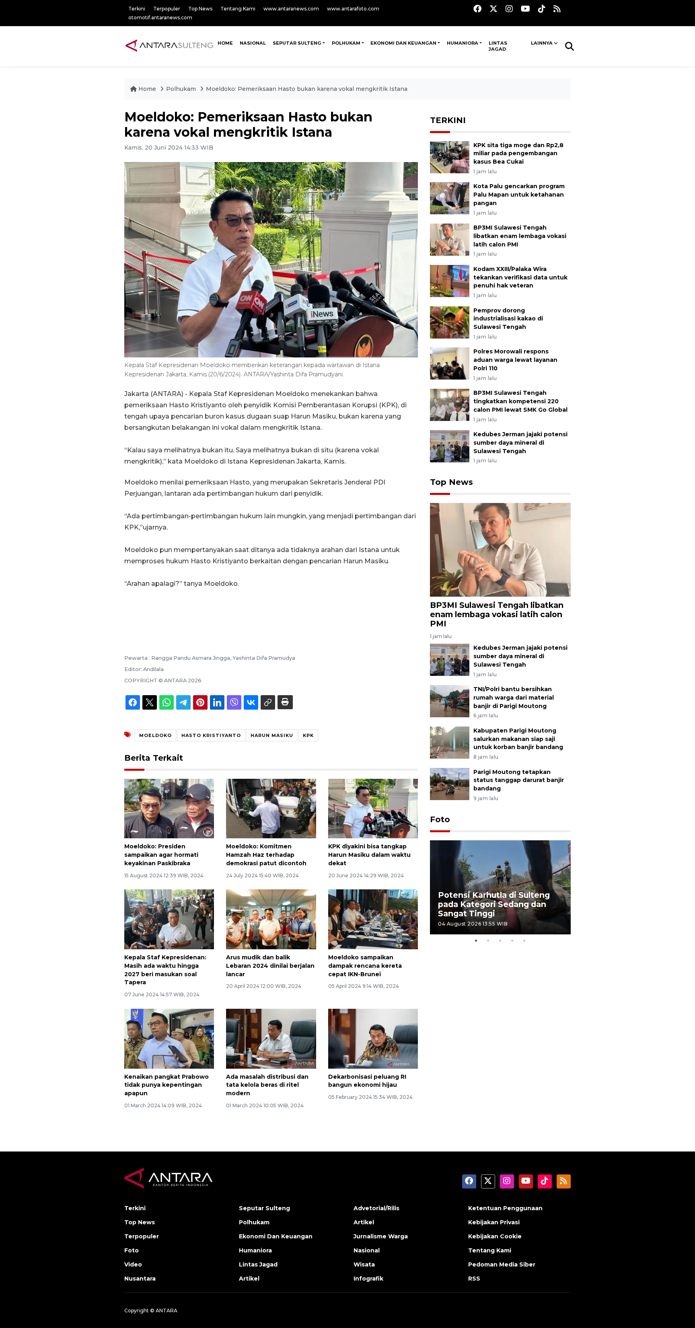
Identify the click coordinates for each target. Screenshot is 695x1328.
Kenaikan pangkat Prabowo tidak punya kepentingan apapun (166, 1085)
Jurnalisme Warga (381, 1236)
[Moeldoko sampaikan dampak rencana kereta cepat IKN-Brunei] (373, 919)
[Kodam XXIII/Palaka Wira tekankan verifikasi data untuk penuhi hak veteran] (449, 280)
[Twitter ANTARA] (493, 8)
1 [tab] (476, 940)
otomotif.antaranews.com (160, 17)
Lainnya (542, 43)
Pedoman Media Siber (501, 1264)
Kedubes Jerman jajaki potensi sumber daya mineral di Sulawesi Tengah (520, 443)
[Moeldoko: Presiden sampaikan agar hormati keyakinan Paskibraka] (169, 808)
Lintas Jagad (498, 46)
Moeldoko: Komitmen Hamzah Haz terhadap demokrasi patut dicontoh (266, 855)
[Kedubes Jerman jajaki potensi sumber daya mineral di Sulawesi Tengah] (449, 446)
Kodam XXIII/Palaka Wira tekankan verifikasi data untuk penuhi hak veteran (520, 277)
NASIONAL (253, 43)
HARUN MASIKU (272, 735)
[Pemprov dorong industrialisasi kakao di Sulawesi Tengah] (449, 322)
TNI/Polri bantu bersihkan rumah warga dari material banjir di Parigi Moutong (513, 698)
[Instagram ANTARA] (509, 8)
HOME (225, 43)
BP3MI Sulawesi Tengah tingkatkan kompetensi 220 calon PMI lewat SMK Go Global (520, 401)
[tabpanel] (500, 887)
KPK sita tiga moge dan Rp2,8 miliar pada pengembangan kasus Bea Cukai (518, 154)
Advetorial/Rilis (376, 1208)
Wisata (364, 1264)
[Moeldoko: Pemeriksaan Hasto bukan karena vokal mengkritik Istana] (500, 549)
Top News (200, 9)
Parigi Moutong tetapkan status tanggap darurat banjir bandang (518, 780)
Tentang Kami (237, 9)
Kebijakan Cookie (495, 1236)
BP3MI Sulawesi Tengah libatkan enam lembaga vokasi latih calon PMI (519, 236)
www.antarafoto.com (353, 9)
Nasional (367, 1250)
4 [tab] (512, 940)
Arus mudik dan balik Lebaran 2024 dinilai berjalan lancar (270, 966)
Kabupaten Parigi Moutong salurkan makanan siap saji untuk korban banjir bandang (518, 739)
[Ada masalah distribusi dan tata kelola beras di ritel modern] (271, 1038)
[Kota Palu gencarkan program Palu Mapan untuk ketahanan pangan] (449, 198)
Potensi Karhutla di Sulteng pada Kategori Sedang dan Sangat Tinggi (494, 904)
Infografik (368, 1278)
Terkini (136, 9)
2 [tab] (488, 940)
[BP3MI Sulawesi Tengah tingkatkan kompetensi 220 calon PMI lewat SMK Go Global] (449, 404)
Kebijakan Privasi (494, 1222)
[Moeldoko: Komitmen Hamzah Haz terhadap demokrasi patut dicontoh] (271, 808)
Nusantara (140, 1278)
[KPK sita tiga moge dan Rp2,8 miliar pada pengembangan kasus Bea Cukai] (449, 156)
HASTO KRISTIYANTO (211, 735)
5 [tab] (524, 940)
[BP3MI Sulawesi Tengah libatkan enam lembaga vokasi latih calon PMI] (449, 239)
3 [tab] (500, 940)
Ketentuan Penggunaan (505, 1208)
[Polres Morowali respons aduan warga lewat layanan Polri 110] (449, 363)
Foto (440, 819)
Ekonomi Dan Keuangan (403, 43)
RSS (474, 1278)
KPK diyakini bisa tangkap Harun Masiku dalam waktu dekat (369, 855)
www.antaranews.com (291, 9)
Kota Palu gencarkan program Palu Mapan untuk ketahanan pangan (519, 195)
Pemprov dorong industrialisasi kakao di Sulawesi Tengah (508, 319)
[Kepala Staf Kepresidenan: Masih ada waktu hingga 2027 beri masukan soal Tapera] (169, 919)
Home (147, 88)
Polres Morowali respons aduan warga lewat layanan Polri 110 (515, 360)
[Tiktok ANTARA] (541, 8)
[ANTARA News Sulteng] (169, 46)
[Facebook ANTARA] (477, 8)
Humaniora (462, 43)
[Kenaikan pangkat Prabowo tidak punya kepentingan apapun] (169, 1038)
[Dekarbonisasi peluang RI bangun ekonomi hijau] (373, 1038)
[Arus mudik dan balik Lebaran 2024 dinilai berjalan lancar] (271, 919)
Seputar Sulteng (297, 43)
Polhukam (346, 43)
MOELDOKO (155, 735)
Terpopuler (166, 9)
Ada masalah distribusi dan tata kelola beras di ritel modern (267, 1085)
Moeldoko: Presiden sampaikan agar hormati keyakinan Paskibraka (161, 855)
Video (133, 1264)
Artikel (249, 1278)
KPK (308, 735)
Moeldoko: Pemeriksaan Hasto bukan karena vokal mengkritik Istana (306, 88)
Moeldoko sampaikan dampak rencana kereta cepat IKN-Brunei (365, 966)
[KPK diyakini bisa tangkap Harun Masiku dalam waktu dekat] (373, 808)
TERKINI (448, 120)
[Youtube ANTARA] (525, 8)
